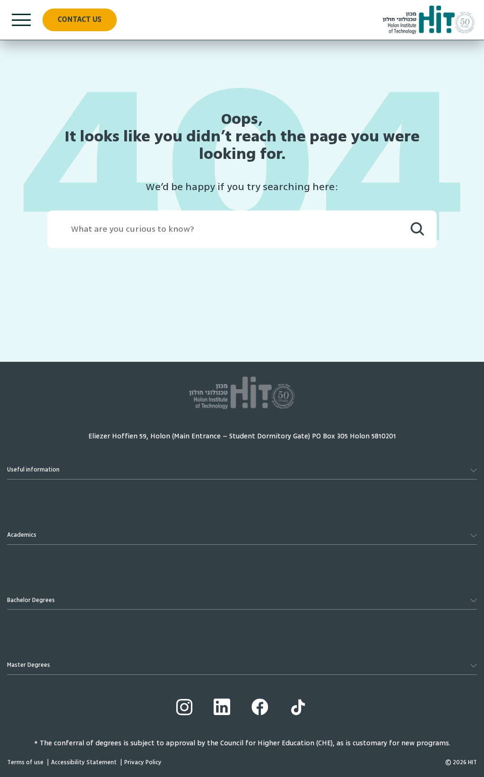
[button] (80, 20)
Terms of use (25, 763)
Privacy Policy (143, 763)
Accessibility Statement (84, 763)
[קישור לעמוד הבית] (429, 20)
